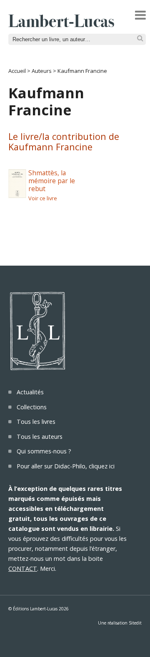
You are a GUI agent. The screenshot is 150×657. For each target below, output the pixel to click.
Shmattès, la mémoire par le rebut (51, 180)
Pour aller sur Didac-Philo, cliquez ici (66, 466)
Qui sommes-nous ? (44, 451)
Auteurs (42, 71)
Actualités (30, 392)
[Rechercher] (140, 38)
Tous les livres (36, 422)
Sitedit (135, 623)
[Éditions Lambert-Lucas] (61, 24)
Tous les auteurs (39, 436)
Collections (32, 407)
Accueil (17, 71)
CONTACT (22, 568)
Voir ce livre (42, 198)
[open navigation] (140, 15)
